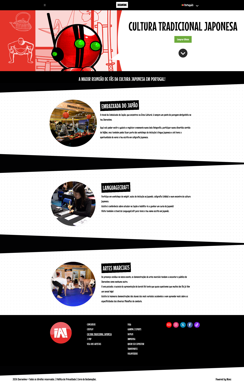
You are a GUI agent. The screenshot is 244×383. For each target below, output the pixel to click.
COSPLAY (90, 329)
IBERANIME (122, 5)
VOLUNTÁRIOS (133, 353)
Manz (229, 379)
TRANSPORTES (133, 348)
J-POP (89, 339)
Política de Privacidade (66, 379)
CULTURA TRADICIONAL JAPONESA (99, 334)
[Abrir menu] (44, 5)
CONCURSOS (91, 324)
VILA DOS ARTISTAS (94, 344)
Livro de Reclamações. (87, 379)
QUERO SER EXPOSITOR (136, 344)
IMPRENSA (131, 339)
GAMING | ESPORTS (134, 329)
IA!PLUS (130, 334)
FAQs (129, 324)
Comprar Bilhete (183, 39)
